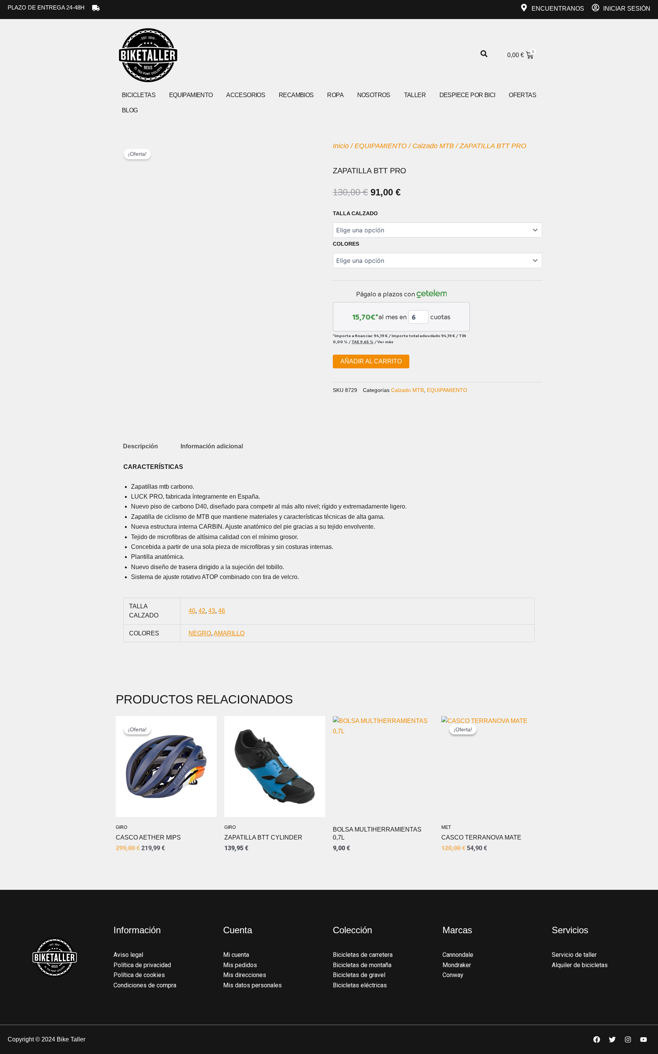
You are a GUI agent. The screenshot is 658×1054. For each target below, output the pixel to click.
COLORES (346, 244)
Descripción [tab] (140, 446)
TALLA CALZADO (355, 213)
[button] (484, 54)
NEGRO (199, 633)
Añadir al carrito (371, 361)
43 (211, 611)
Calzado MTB (433, 146)
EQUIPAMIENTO (381, 146)
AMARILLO (229, 633)
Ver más (385, 341)
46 (221, 611)
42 (201, 611)
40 (191, 611)
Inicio (341, 146)
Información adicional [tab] (211, 446)
